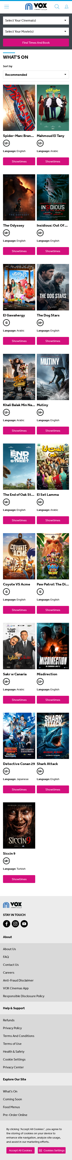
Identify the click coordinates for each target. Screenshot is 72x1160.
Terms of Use (12, 1044)
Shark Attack (47, 763)
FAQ (6, 957)
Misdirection (47, 674)
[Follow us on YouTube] (24, 923)
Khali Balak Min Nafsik (20, 404)
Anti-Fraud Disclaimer (18, 980)
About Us (9, 949)
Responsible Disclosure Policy (23, 996)
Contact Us (11, 965)
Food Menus (11, 1107)
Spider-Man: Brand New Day (25, 135)
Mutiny (42, 404)
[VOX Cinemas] (36, 7)
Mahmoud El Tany (50, 135)
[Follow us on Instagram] (15, 923)
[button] (52, 1150)
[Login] (66, 6)
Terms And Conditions (18, 1036)
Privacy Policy (12, 1028)
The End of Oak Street (20, 494)
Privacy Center (13, 1067)
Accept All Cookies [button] (20, 1150)
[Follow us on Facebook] (6, 923)
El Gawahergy (14, 315)
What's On (10, 1091)
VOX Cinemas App (16, 988)
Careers (8, 972)
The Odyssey (13, 225)
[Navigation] (6, 6)
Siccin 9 (9, 853)
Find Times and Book (36, 42)
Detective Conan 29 (19, 763)
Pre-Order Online (15, 1115)
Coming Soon (12, 1099)
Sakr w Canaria (15, 674)
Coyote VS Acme (16, 584)
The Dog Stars (48, 315)
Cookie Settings (14, 1059)
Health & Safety (13, 1051)
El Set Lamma (48, 494)
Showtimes (19, 161)
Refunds (9, 1020)
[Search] (57, 6)
